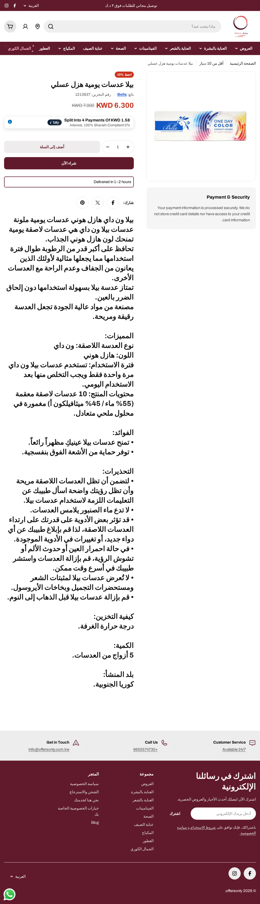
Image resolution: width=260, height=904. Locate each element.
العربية (33, 6)
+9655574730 (145, 749)
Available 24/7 (234, 749)
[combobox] (132, 26)
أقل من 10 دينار (211, 63)
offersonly (234, 891)
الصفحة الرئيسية (243, 63)
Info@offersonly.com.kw (48, 749)
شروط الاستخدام (203, 827)
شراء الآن (68, 163)
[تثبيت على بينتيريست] (82, 203)
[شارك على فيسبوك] (113, 203)
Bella (122, 94)
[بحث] (51, 26)
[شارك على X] (98, 203)
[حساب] (25, 26)
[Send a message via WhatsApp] (10, 894)
